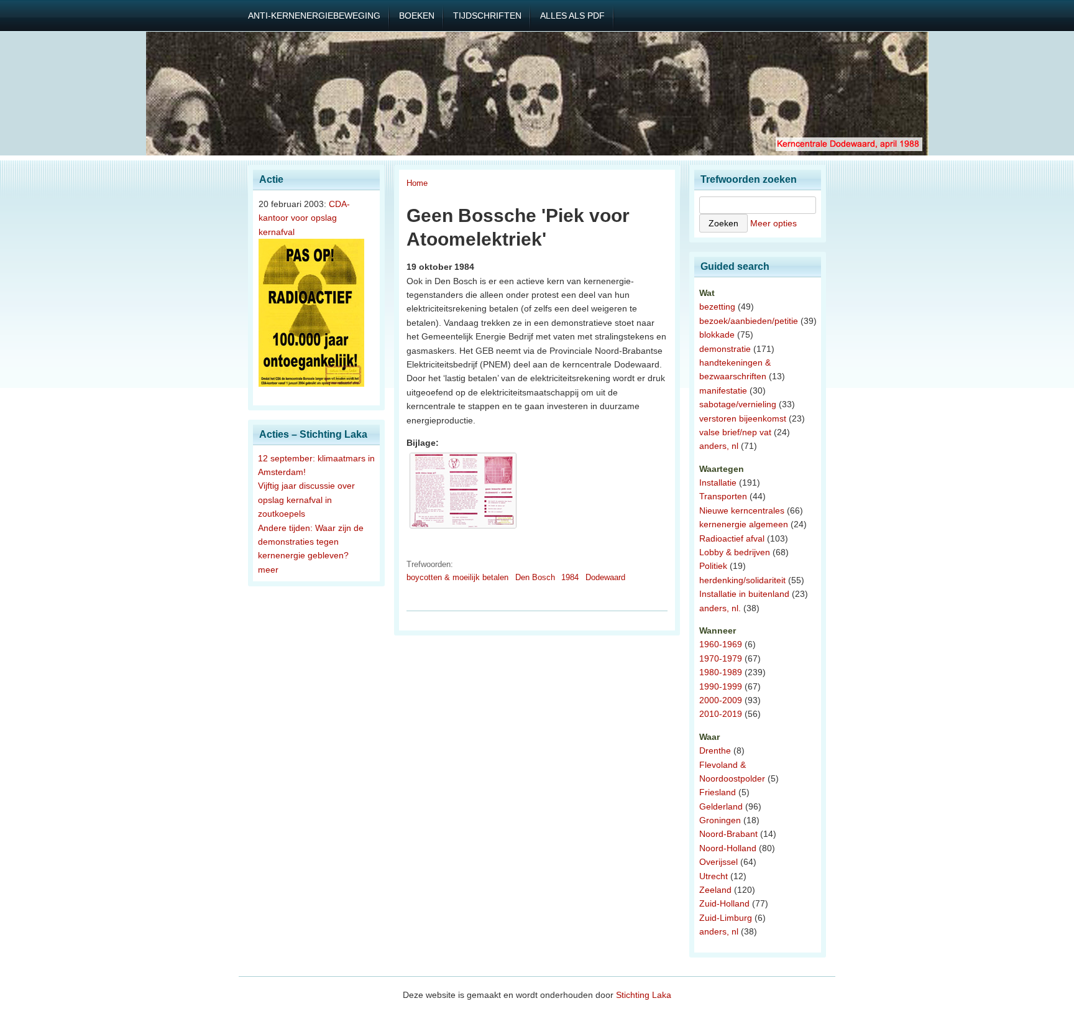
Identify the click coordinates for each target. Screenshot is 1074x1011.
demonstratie (725, 349)
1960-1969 (720, 644)
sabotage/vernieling (737, 404)
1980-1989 (720, 672)
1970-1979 (720, 658)
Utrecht (713, 876)
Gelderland (721, 806)
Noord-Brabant (728, 834)
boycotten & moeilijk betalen (457, 577)
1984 (570, 577)
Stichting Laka (643, 995)
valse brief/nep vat (735, 432)
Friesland (717, 792)
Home (417, 183)
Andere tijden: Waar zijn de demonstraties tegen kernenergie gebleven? (311, 542)
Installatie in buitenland (744, 594)
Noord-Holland (727, 848)
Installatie (718, 482)
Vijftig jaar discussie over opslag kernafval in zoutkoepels (306, 500)
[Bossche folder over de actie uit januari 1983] (463, 528)
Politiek (713, 566)
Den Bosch (535, 577)
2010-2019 (720, 714)
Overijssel (718, 862)
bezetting (717, 307)
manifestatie (723, 390)
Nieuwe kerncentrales (741, 510)
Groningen (720, 820)
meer (268, 570)
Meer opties (773, 223)
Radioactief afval (731, 538)
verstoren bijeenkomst (742, 418)
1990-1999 (720, 686)
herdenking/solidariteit (742, 580)
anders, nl (718, 446)
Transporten (723, 496)
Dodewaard (605, 577)
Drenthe (715, 750)
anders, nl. (720, 608)
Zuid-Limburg (725, 918)
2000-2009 (720, 700)
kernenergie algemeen (743, 524)
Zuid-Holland (724, 903)
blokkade (717, 334)
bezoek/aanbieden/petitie (748, 321)
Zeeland (715, 890)
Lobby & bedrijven (734, 552)
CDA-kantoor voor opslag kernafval (304, 218)
